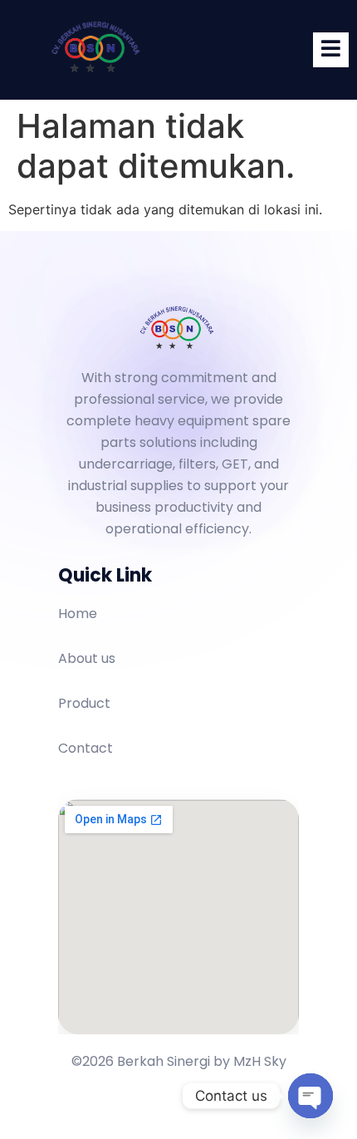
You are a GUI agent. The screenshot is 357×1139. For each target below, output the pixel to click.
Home (77, 613)
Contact (85, 748)
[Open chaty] (310, 1095)
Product (84, 703)
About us (86, 658)
